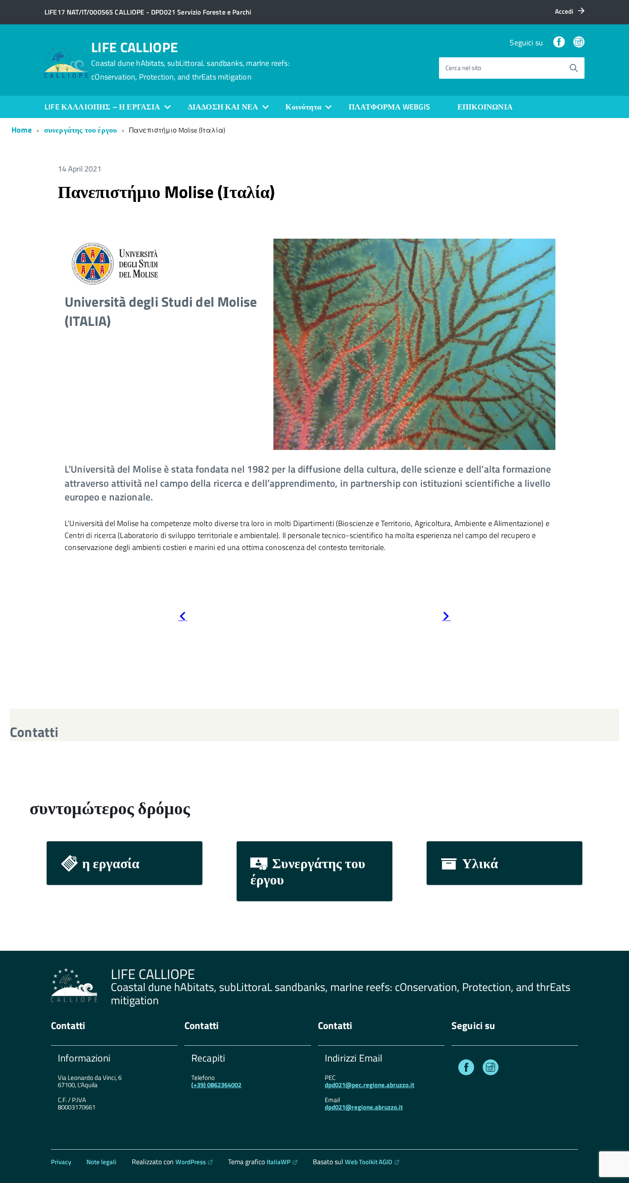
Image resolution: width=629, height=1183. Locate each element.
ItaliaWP (279, 1162)
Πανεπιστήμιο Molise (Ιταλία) (166, 192)
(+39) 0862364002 (216, 1085)
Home (22, 130)
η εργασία (109, 863)
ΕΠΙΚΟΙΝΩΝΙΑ (485, 106)
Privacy (61, 1162)
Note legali (101, 1162)
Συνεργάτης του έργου (307, 871)
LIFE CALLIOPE (190, 60)
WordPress (190, 1162)
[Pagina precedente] (182, 618)
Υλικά (478, 863)
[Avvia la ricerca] (573, 68)
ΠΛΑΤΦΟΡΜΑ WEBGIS (389, 106)
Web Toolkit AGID (368, 1162)
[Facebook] (558, 42)
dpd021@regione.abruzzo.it (364, 1107)
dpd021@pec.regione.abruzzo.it (369, 1085)
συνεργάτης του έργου (80, 130)
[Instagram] (578, 42)
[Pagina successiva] (446, 618)
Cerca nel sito (463, 67)
